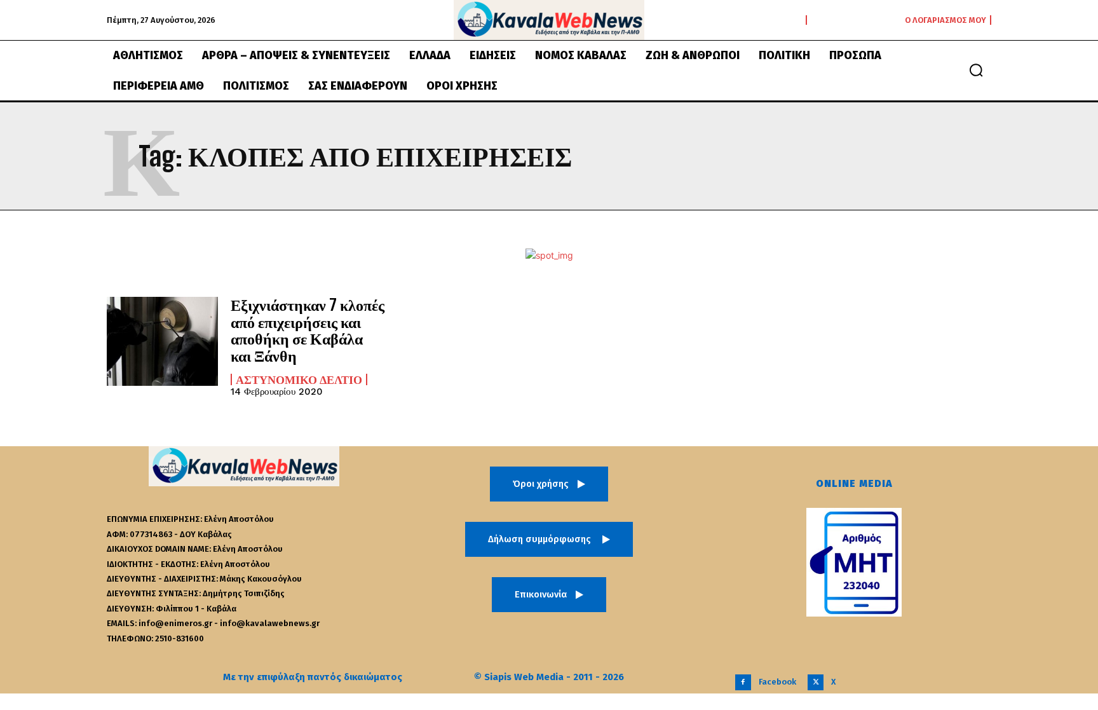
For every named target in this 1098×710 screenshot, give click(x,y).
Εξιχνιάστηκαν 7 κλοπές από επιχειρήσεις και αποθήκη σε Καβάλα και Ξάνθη (307, 330)
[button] (976, 70)
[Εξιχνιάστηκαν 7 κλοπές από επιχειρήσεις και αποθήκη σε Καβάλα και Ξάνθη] (162, 341)
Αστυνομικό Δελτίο (299, 379)
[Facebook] (743, 682)
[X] (816, 682)
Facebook (777, 681)
